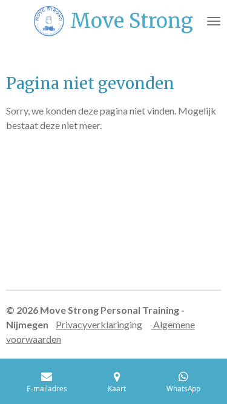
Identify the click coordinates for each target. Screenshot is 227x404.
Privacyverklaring (93, 324)
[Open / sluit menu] (213, 21)
